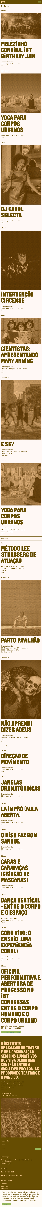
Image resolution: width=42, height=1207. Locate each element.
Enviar (38, 1149)
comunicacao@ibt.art (9, 1095)
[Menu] (39, 2)
